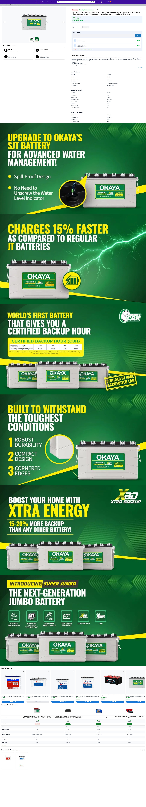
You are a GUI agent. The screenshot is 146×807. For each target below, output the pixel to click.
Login (98, 2)
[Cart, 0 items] (104, 2)
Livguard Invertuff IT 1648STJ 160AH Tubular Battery (112, 695)
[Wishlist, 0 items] (101, 2)
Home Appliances (9, 4)
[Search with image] (91, 2)
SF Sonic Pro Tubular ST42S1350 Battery (99, 717)
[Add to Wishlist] (97, 9)
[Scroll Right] (143, 750)
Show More (140, 67)
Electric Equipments (18, 4)
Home (3, 4)
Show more (4, 745)
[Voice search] (93, 2)
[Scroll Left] (141, 750)
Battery (25, 4)
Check (138, 35)
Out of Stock (86, 27)
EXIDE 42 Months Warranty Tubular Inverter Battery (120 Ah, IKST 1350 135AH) (129, 717)
